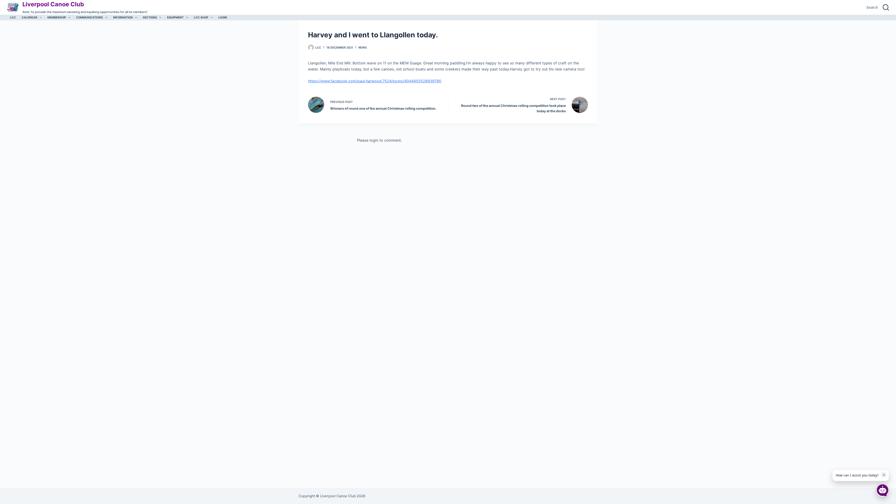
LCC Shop (201, 17)
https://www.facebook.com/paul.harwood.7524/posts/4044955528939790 (374, 81)
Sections (150, 17)
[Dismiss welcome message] (884, 475)
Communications (89, 17)
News (362, 47)
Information (123, 17)
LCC (13, 17)
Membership (56, 17)
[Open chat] (882, 490)
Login (222, 17)
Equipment (175, 17)
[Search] (886, 7)
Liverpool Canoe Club (53, 4)
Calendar (29, 17)
